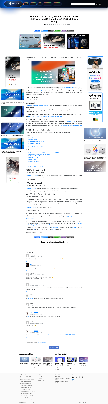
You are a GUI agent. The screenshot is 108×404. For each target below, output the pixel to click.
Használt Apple (47, 3)
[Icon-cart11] (97, 4)
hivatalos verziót (70, 121)
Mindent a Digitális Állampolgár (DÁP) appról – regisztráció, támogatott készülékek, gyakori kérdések (59, 366)
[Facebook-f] (72, 377)
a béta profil (38, 90)
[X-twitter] (76, 377)
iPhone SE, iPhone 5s (34, 143)
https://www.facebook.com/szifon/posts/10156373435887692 (60, 334)
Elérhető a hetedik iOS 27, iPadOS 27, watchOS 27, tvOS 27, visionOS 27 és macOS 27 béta (94, 174)
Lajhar (28, 316)
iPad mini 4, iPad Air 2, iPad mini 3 (37, 156)
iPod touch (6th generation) (35, 166)
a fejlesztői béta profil (67, 87)
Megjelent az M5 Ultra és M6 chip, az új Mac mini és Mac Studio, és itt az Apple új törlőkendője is (95, 158)
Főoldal (26, 3)
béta (63, 24)
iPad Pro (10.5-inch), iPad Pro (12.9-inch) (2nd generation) (43, 152)
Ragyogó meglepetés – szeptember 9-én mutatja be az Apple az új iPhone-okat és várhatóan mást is (95, 141)
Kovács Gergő (30, 298)
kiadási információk (32, 175)
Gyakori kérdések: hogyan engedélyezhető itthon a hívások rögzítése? (83, 365)
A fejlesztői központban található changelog (38, 105)
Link (26, 261)
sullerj (28, 334)
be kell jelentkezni (42, 342)
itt (34, 229)
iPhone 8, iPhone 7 (33, 139)
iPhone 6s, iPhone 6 (33, 145)
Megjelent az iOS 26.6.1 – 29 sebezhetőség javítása (12, 135)
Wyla (31, 264)
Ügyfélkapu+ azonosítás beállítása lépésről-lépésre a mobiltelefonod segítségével (71, 366)
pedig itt (54, 229)
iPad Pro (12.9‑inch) (33, 159)
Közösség (33, 3)
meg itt (74, 227)
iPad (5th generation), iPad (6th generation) (39, 154)
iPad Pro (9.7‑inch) (33, 157)
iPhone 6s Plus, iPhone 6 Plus (36, 146)
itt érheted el (54, 227)
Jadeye (31, 312)
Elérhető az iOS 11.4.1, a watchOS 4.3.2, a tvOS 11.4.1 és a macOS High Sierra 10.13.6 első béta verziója (54, 19)
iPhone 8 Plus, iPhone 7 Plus (36, 141)
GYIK (40, 3)
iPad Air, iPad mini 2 (33, 161)
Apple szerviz (57, 3)
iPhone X (30, 138)
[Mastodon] (82, 377)
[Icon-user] (100, 4)
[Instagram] (79, 377)
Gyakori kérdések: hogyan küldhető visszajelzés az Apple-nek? (45, 116)
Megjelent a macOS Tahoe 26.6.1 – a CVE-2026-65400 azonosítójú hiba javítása (11, 152)
